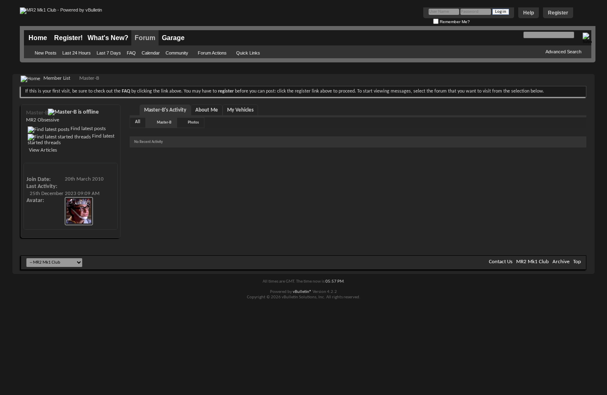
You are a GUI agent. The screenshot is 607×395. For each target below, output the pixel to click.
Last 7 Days (109, 52)
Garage (173, 37)
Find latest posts (87, 128)
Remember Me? (454, 21)
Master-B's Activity (165, 110)
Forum (145, 37)
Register (558, 13)
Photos (193, 122)
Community (177, 52)
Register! (68, 37)
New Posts (46, 52)
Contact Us (500, 261)
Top (577, 261)
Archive (560, 261)
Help (528, 13)
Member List (56, 78)
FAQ (131, 52)
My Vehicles (240, 110)
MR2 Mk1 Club (532, 261)
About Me (206, 110)
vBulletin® (302, 292)
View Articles (42, 150)
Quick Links (248, 52)
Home (37, 37)
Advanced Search (563, 51)
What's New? (108, 37)
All (137, 122)
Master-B (164, 122)
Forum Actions (212, 52)
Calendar (151, 52)
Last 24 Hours (76, 52)
